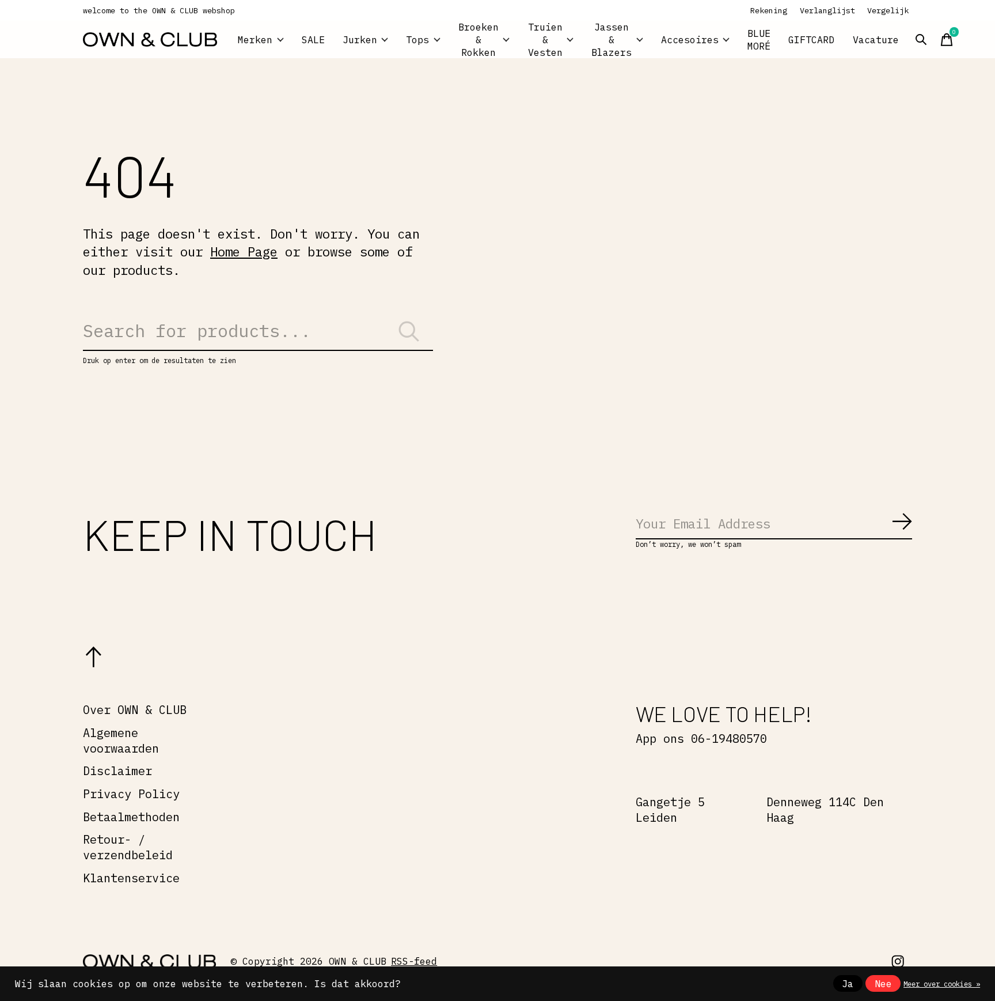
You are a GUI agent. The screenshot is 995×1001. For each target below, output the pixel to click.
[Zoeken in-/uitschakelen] (921, 39)
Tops (417, 39)
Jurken (360, 39)
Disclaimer (117, 771)
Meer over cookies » (941, 983)
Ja (847, 983)
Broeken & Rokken (478, 39)
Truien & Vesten (545, 39)
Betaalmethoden (131, 817)
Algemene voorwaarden (121, 740)
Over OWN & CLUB (135, 709)
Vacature (876, 39)
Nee (883, 983)
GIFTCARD (811, 39)
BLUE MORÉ (758, 39)
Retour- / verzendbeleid (128, 847)
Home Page (244, 251)
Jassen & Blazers (611, 39)
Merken (255, 39)
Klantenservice (131, 878)
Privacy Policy (131, 794)
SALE (313, 39)
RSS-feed (414, 961)
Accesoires (690, 39)
